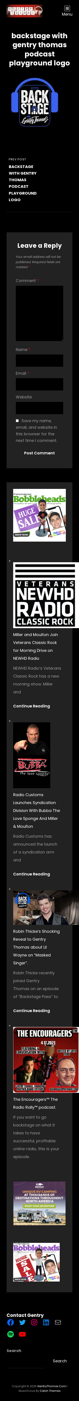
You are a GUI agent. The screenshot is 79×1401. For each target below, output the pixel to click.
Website (24, 397)
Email (22, 373)
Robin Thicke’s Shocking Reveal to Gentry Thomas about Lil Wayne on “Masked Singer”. (36, 947)
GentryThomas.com (51, 1386)
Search (14, 1350)
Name (23, 349)
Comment (27, 280)
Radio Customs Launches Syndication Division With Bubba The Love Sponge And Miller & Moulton (36, 810)
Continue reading (33, 706)
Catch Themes (50, 1391)
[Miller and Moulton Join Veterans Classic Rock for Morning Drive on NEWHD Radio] (46, 595)
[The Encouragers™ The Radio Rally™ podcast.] (46, 1060)
